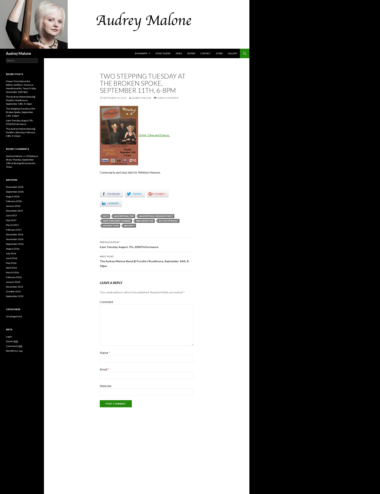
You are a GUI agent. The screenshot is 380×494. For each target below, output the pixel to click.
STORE (219, 53)
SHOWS (191, 53)
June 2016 (11, 258)
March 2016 (12, 272)
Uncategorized (14, 316)
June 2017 (11, 215)
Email (104, 369)
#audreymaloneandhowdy (156, 216)
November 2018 (14, 186)
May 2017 (11, 220)
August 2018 (12, 196)
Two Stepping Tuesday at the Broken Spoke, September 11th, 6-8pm (20, 112)
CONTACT (205, 53)
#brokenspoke (144, 220)
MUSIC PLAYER (163, 53)
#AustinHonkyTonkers (117, 220)
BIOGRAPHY (141, 53)
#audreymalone (124, 216)
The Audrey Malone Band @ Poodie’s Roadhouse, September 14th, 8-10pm (145, 261)
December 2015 (14, 286)
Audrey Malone (18, 53)
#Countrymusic (168, 220)
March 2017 (12, 224)
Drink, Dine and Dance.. (154, 135)
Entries (12, 341)
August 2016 (12, 248)
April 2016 (11, 267)
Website (105, 386)
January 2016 (13, 281)
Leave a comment (168, 97)
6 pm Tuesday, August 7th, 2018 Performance (129, 245)
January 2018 (13, 205)
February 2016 (14, 277)
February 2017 (14, 229)
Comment (106, 302)
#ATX (106, 216)
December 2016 (14, 234)
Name (105, 352)
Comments (14, 346)
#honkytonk (111, 225)
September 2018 (15, 191)
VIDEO (179, 53)
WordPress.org (14, 350)
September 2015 (15, 296)
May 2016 (11, 262)
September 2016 (15, 243)
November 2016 (14, 239)
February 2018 (14, 201)
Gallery (232, 53)
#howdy (129, 225)
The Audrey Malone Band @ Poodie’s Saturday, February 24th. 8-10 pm (20, 132)
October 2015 (13, 291)
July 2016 (11, 253)
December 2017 (14, 210)
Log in (9, 336)
